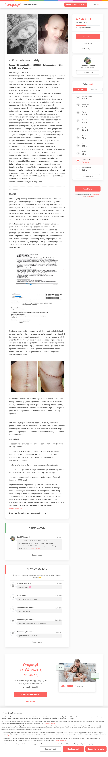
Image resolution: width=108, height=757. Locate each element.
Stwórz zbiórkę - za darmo (75, 4)
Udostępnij (88, 43)
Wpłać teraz (87, 37)
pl (95, 4)
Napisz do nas (90, 196)
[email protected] (16, 508)
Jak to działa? (31, 701)
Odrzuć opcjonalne (73, 749)
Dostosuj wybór (50, 749)
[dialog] (54, 732)
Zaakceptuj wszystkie (96, 749)
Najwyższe (94, 89)
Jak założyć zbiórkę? (30, 4)
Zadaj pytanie (88, 72)
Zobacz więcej (35, 548)
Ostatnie (80, 89)
